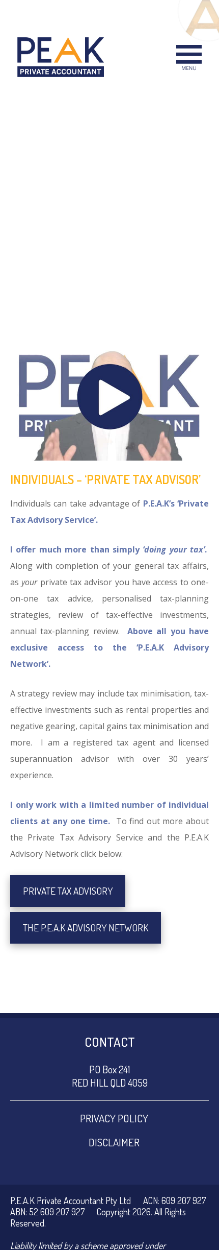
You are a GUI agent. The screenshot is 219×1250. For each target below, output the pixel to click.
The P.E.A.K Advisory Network (85, 927)
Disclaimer (114, 1142)
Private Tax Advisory (68, 890)
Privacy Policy (114, 1118)
